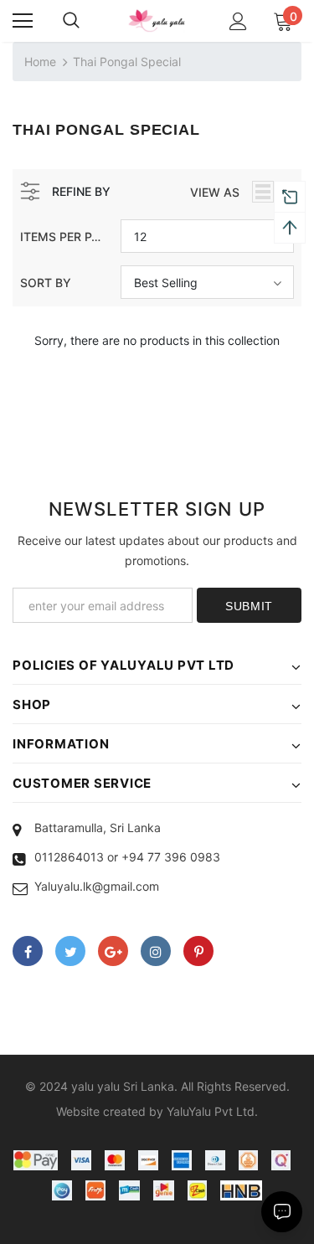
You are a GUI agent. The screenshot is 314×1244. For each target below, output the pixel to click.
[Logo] (157, 20)
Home (40, 61)
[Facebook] (28, 951)
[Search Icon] (71, 21)
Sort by (45, 282)
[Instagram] (156, 951)
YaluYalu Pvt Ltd (211, 1111)
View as (214, 192)
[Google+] (113, 951)
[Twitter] (70, 951)
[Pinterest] (198, 951)
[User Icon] (238, 21)
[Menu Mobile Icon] (23, 21)
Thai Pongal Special (127, 61)
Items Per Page (64, 236)
